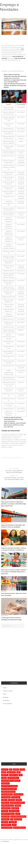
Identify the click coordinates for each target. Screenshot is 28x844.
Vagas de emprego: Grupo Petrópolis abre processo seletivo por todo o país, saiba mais (15, 424)
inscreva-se (15, 808)
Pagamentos (5, 819)
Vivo (22, 49)
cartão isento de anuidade (9, 786)
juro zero (4, 811)
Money (18, 813)
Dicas (4, 694)
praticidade (18, 819)
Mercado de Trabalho (8, 813)
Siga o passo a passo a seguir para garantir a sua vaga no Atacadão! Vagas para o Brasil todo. (13, 504)
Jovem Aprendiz (7, 703)
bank (18, 772)
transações (12, 822)
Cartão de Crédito (8, 691)
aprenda (16, 769)
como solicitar (18, 794)
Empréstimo (4, 615)
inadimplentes (6, 808)
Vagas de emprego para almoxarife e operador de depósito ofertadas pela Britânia (15, 85)
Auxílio (5, 687)
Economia (11, 800)
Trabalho (4, 822)
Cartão (4, 777)
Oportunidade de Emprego (18, 816)
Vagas (14, 824)
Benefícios (5, 775)
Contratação (16, 797)
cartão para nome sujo (8, 791)
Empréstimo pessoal (7, 805)
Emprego (4, 500)
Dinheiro (4, 800)
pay (12, 819)
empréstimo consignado (17, 802)
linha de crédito (14, 811)
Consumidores (6, 797)
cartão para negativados (9, 788)
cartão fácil (5, 783)
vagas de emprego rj (19, 827)
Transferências (6, 824)
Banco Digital (11, 772)
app (11, 769)
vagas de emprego (19, 58)
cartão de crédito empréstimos (11, 780)
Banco (3, 772)
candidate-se (13, 775)
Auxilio (22, 769)
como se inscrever (7, 794)
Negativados (5, 816)
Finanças (17, 805)
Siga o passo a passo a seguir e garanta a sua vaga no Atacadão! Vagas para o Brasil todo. (13, 571)
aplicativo (5, 769)
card (20, 775)
